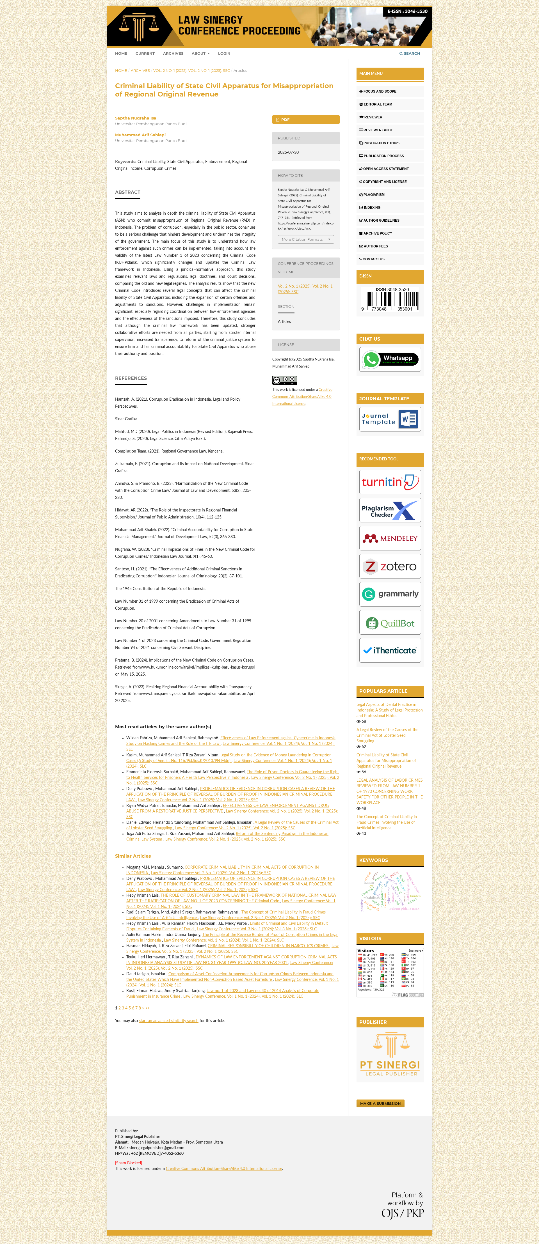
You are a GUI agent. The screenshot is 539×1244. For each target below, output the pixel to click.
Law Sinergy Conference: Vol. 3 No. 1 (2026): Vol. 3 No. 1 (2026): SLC (257, 929)
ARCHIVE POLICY (378, 233)
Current (145, 53)
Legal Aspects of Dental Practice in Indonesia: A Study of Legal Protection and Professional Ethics (390, 710)
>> (147, 1008)
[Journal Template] (390, 420)
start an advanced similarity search (168, 1021)
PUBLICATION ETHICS (381, 143)
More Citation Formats (302, 239)
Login (224, 53)
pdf (284, 119)
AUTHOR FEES (376, 246)
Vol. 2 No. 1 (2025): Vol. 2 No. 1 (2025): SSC (191, 70)
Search (411, 53)
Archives (173, 53)
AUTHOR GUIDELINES (381, 220)
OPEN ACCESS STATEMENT (386, 169)
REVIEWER (373, 117)
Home (121, 53)
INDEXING (372, 208)
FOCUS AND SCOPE (380, 91)
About (199, 53)
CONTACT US (374, 259)
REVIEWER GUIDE (378, 130)
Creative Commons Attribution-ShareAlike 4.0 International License (302, 397)
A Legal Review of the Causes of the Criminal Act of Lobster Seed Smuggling (387, 735)
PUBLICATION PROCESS (384, 156)
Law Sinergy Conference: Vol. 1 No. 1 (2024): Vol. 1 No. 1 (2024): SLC (224, 940)
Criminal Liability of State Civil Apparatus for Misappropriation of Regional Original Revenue (386, 760)
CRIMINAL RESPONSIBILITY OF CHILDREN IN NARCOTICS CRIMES (269, 946)
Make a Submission (380, 1103)
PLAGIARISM (374, 195)
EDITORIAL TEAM (378, 104)
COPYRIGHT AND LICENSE (385, 182)
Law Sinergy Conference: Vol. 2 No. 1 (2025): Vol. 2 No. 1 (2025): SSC (198, 800)
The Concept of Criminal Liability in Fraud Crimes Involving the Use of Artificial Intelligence (387, 822)
